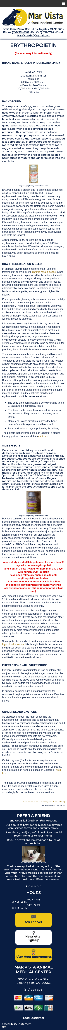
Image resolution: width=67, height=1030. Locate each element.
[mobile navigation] (62, 3)
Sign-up (33, 940)
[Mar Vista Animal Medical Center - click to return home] (33, 16)
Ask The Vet (33, 922)
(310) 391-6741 (20, 32)
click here (43, 436)
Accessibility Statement (16, 1024)
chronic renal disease (44, 272)
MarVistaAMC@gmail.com (33, 35)
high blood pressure (13, 644)
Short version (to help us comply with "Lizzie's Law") (43, 802)
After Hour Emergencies (34, 956)
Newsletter (33, 936)
